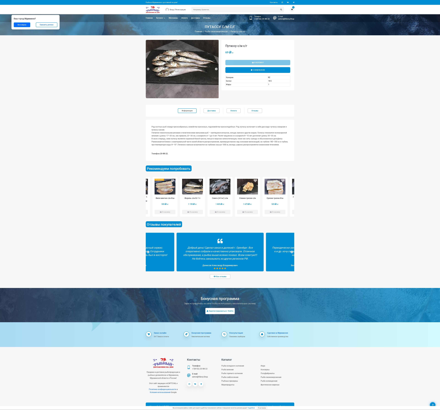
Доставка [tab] (211, 111)
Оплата (184, 18)
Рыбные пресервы (229, 381)
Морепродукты (227, 385)
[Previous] (148, 69)
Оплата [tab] (233, 111)
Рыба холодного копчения (232, 366)
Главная (149, 18)
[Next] (216, 69)
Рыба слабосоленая (229, 377)
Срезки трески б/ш (275, 198)
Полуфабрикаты (268, 373)
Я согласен (262, 408)
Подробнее (251, 408)
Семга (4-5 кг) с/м (220, 198)
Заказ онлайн (160, 333)
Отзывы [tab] (255, 111)
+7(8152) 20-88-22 (262, 19)
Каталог (159, 18)
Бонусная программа (201, 333)
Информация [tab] (187, 111)
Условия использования (160, 392)
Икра (263, 366)
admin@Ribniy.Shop (286, 19)
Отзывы (206, 18)
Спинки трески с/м (247, 198)
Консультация (236, 333)
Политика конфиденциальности (162, 389)
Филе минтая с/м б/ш (165, 198)
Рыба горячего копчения (232, 373)
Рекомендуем (159, 179)
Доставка (195, 18)
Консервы (265, 370)
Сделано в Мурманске (277, 333)
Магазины (173, 18)
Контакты (274, 2)
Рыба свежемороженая (271, 377)
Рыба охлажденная (269, 381)
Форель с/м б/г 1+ (192, 198)
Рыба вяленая (227, 370)
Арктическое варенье (270, 385)
